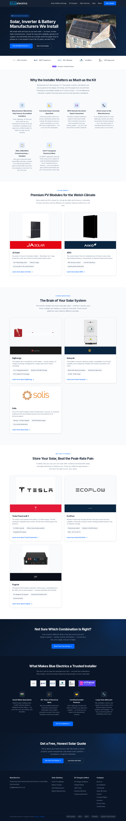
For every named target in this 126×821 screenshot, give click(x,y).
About (100, 3)
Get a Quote (110, 3)
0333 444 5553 (14, 784)
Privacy (36, 816)
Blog (93, 3)
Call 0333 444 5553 (74, 761)
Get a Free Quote (43, 46)
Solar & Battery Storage (58, 3)
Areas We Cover (102, 791)
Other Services (85, 3)
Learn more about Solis (20, 430)
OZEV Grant (78, 788)
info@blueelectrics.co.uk (17, 787)
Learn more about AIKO (75, 272)
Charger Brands (79, 785)
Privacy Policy (101, 803)
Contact (99, 794)
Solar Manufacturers (58, 788)
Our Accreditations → (63, 724)
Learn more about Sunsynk (76, 379)
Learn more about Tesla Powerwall (24, 537)
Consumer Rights (102, 797)
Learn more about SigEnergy (22, 379)
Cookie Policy (101, 806)
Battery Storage (57, 785)
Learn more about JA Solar (21, 272)
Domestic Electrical (80, 791)
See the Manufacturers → (21, 46)
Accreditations (101, 785)
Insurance (100, 800)
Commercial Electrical (80, 794)
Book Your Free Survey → (63, 646)
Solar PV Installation (58, 781)
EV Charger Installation (81, 781)
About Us (99, 781)
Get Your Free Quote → (53, 760)
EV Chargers (73, 3)
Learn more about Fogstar (21, 604)
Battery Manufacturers (58, 791)
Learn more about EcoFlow (76, 537)
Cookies (42, 816)
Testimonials (100, 788)
